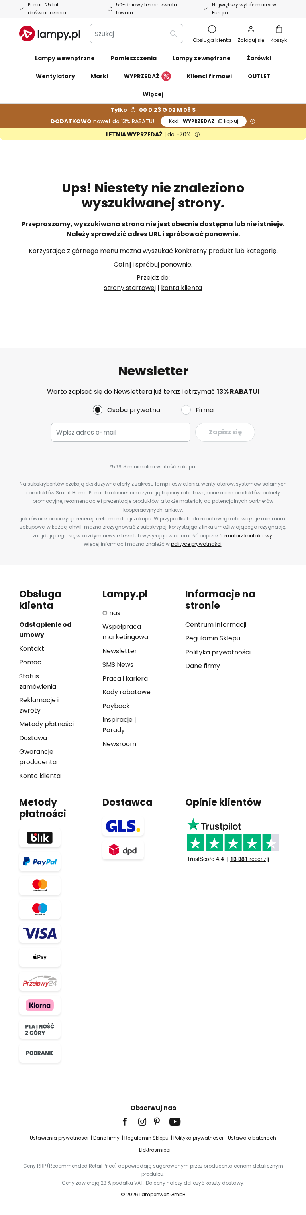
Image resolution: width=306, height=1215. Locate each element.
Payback (116, 706)
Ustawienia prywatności (59, 1137)
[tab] (56, 685)
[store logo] (49, 33)
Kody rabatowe (126, 692)
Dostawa (33, 738)
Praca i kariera (125, 678)
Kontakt (31, 648)
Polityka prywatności (218, 652)
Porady (113, 730)
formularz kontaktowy (246, 535)
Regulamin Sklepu (212, 638)
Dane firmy (202, 665)
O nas (111, 613)
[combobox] (136, 33)
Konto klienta (40, 775)
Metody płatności (46, 724)
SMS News (117, 664)
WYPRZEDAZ (203, 121)
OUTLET (259, 76)
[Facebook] (130, 1121)
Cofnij (122, 264)
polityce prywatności (196, 544)
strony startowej (130, 287)
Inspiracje (117, 719)
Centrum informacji (215, 624)
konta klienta (181, 287)
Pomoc (30, 662)
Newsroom (119, 744)
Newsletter (119, 651)
